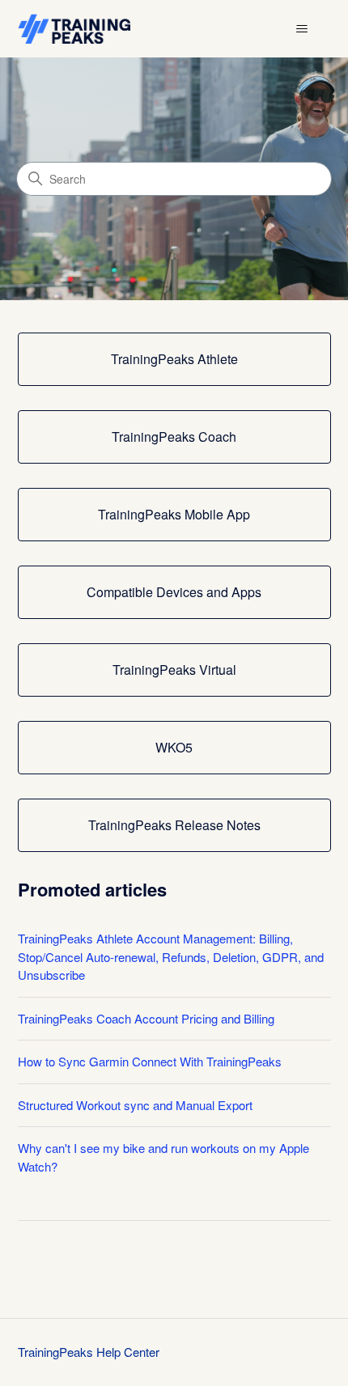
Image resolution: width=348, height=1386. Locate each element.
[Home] (74, 29)
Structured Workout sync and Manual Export (135, 1104)
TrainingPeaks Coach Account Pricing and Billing (146, 1018)
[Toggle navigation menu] (302, 29)
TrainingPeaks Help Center (88, 1351)
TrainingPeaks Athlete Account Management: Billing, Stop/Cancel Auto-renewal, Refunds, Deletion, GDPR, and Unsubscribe (171, 956)
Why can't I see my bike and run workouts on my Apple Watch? (163, 1157)
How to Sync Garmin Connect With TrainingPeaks (150, 1061)
